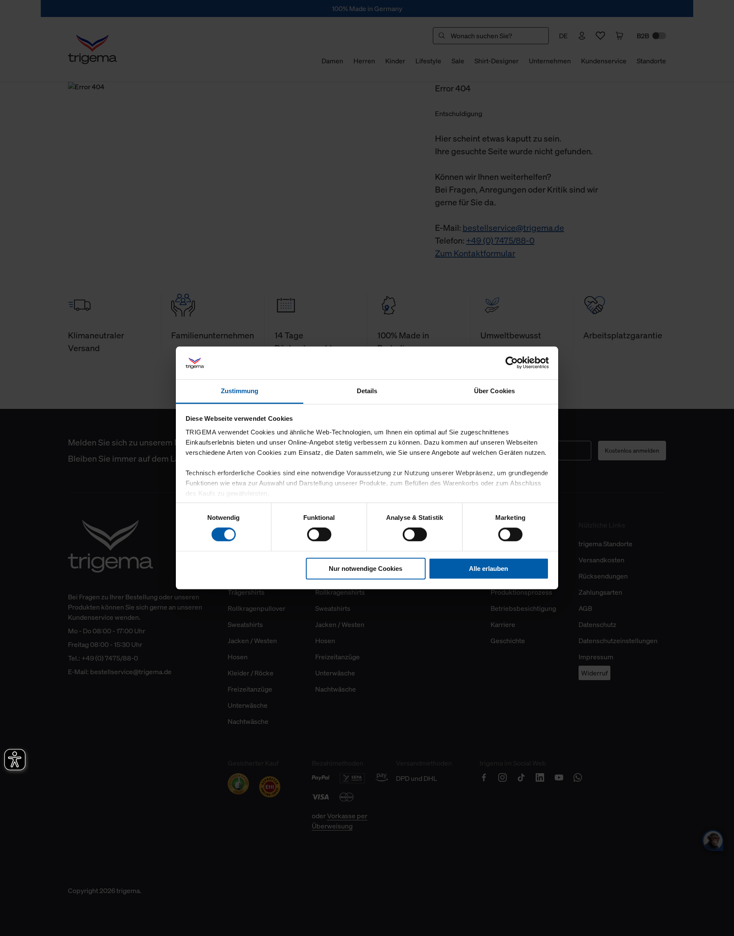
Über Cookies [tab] (494, 390)
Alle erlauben (488, 568)
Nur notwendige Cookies (365, 568)
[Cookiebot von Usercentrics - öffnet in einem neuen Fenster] (511, 363)
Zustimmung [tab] (240, 390)
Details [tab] (367, 390)
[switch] (319, 534)
